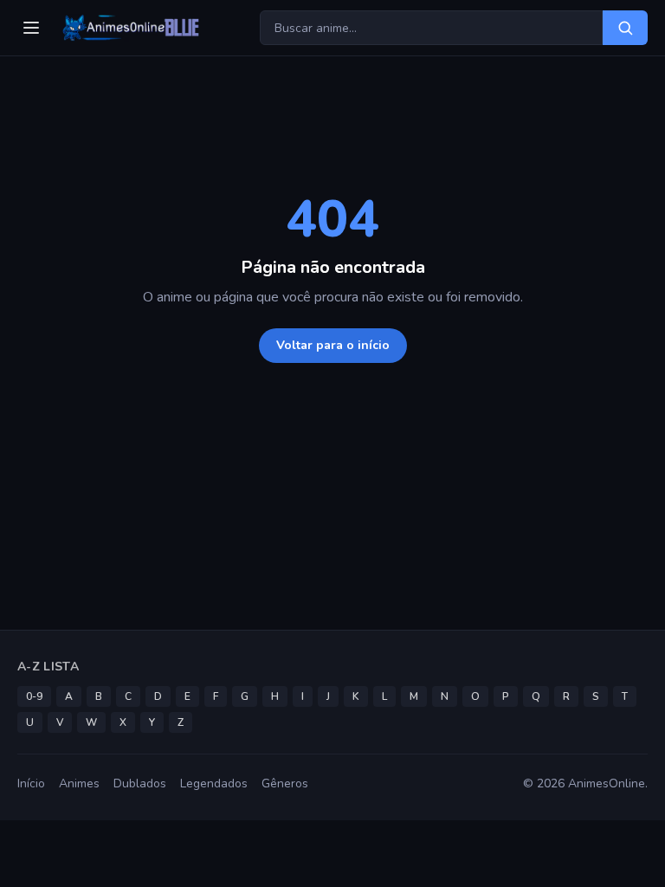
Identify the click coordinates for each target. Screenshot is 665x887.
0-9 (34, 696)
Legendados (214, 783)
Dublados (139, 783)
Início (31, 783)
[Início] (129, 28)
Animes (79, 783)
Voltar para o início (333, 345)
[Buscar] (625, 27)
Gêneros (284, 783)
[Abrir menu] (31, 27)
